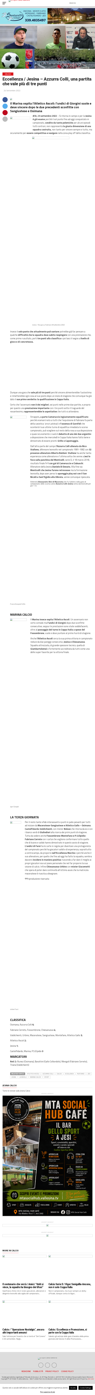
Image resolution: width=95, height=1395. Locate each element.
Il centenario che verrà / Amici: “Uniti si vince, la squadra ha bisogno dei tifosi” (22, 1285)
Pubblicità (38, 1371)
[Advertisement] (51, 367)
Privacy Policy (52, 1371)
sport (46, 1077)
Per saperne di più (47, 1392)
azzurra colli (48, 1073)
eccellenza (69, 1073)
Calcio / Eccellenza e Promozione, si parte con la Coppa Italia (67, 1331)
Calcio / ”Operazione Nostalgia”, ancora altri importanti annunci (23, 1331)
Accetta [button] (73, 1388)
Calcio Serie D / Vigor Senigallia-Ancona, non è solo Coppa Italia (69, 1285)
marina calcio (35, 1077)
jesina (14, 1077)
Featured (80, 1073)
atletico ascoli (33, 1073)
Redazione (26, 1371)
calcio (59, 1073)
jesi (89, 1073)
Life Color (91, 1379)
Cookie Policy (67, 1371)
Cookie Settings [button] (85, 1388)
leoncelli (23, 1077)
